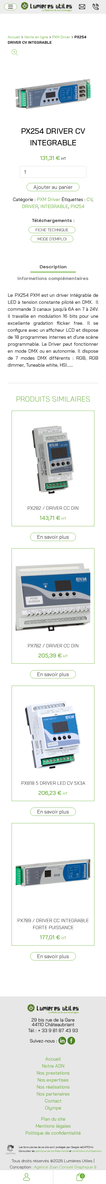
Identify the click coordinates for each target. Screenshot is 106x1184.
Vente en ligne (36, 37)
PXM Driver (61, 37)
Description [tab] (53, 267)
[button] (53, 52)
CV (89, 199)
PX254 (77, 206)
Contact (53, 1101)
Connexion (26, 1177)
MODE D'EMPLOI (52, 238)
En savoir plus (53, 537)
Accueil (14, 37)
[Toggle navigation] (10, 6)
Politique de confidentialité (53, 1133)
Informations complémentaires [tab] (53, 278)
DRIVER (30, 206)
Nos (53, 1073)
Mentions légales (53, 1126)
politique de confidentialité (52, 1151)
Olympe (53, 1108)
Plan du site (53, 1119)
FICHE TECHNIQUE (52, 229)
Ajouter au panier (53, 187)
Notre (53, 1066)
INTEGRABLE (54, 206)
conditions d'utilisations (86, 1151)
